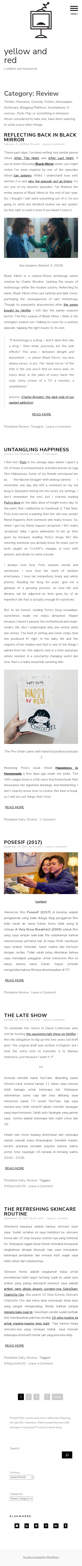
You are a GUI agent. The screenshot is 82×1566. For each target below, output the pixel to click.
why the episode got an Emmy (50, 181)
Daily (21, 819)
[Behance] (56, 1525)
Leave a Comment (58, 426)
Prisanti (35, 144)
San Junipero (22, 175)
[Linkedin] (26, 1525)
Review (23, 426)
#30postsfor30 (15, 1186)
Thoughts (37, 426)
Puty (23, 462)
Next (57, 1397)
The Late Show (25, 1015)
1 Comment (50, 454)
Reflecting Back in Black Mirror (40, 137)
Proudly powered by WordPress (41, 1557)
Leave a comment (53, 144)
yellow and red (25, 55)
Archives (15, 1472)
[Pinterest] (36, 1525)
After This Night (26, 158)
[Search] (67, 1454)
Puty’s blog (12, 502)
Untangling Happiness (36, 449)
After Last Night (61, 158)
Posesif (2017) (23, 842)
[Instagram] (46, 1525)
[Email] (17, 1525)
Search (14, 1448)
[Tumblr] (65, 1525)
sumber (41, 901)
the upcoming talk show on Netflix (51, 1034)
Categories (16, 1494)
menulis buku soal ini (18, 1312)
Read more (41, 414)
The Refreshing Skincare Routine (40, 1211)
